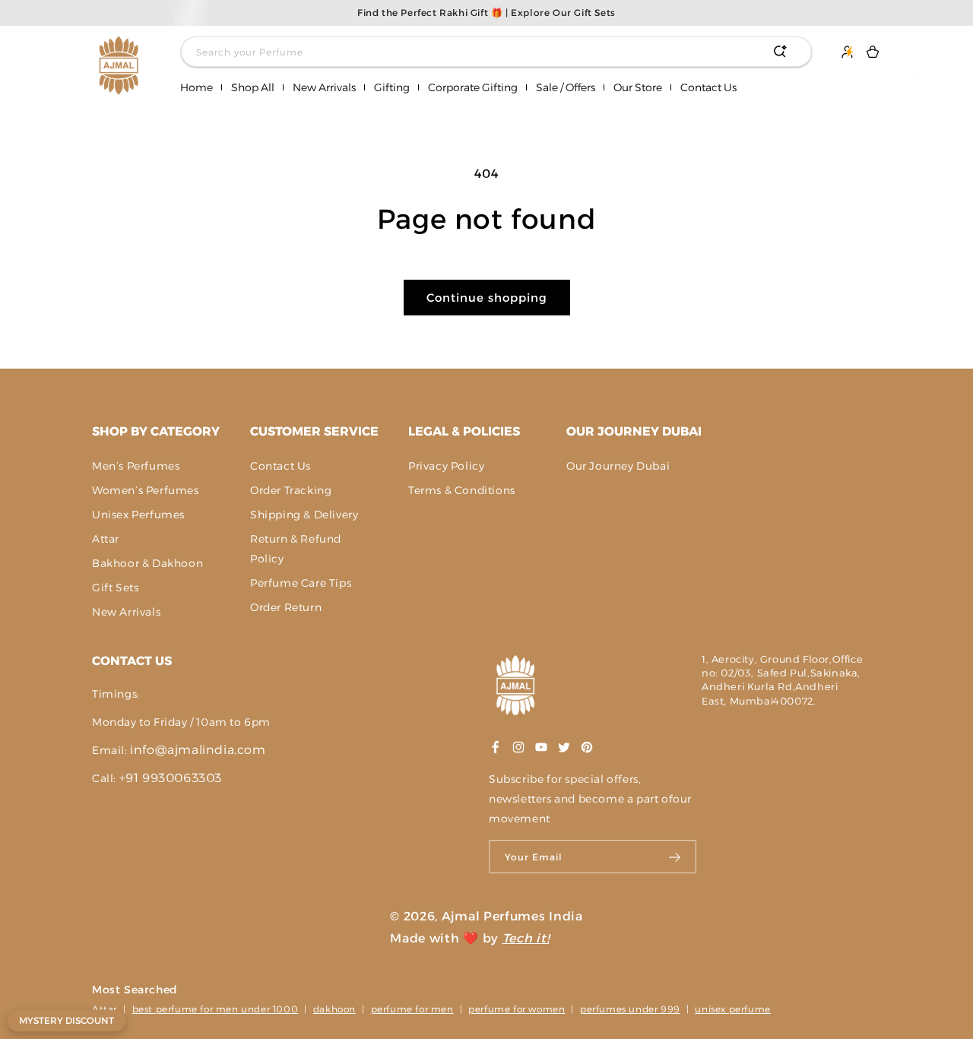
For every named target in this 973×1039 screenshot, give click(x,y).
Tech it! (526, 938)
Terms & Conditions (461, 490)
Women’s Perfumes (145, 490)
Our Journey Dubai (634, 431)
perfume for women (516, 1009)
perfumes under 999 (630, 1009)
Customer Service (314, 431)
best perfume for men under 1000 (215, 1009)
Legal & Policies (464, 431)
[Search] (780, 51)
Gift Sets (115, 587)
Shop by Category (156, 431)
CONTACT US (132, 661)
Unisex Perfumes (138, 514)
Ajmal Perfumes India (512, 916)
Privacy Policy (446, 466)
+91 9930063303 (170, 778)
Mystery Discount (66, 1020)
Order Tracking (290, 490)
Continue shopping (486, 297)
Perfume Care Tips (300, 583)
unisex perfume (732, 1009)
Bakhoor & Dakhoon (147, 563)
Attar (105, 539)
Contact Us (280, 466)
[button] (253, 88)
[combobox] (496, 51)
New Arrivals (126, 612)
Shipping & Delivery (304, 514)
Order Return (286, 607)
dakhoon (334, 1009)
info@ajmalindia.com (197, 750)
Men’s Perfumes (135, 466)
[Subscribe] (675, 856)
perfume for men (412, 1009)
